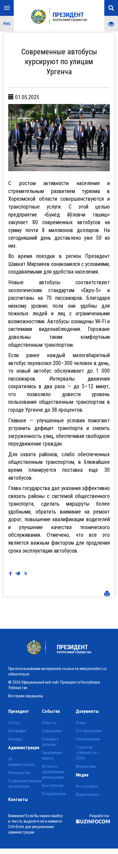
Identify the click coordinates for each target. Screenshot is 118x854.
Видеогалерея (87, 794)
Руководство (19, 772)
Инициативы (86, 766)
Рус (7, 23)
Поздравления (54, 793)
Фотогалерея (87, 786)
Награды (15, 739)
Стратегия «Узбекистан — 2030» (88, 753)
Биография (17, 730)
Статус (14, 722)
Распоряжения (88, 739)
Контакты (18, 799)
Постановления (89, 730)
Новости (49, 722)
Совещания (51, 730)
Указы (81, 722)
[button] (16, 137)
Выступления (52, 785)
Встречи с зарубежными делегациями (53, 772)
